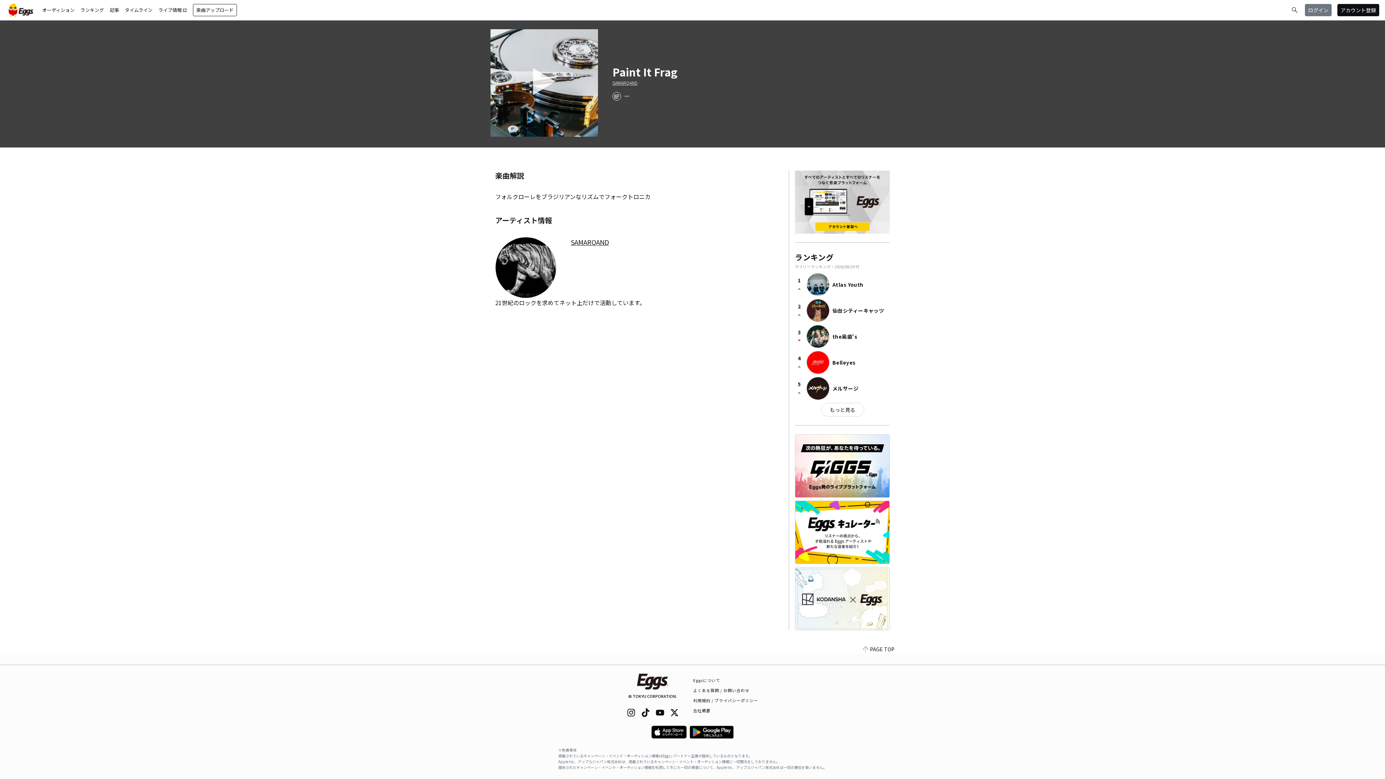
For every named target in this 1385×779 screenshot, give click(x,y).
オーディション (58, 9)
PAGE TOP (882, 649)
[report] (627, 96)
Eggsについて (707, 680)
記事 (114, 9)
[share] (616, 96)
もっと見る (842, 409)
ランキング (92, 9)
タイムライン (139, 9)
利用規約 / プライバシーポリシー (726, 700)
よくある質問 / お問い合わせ (721, 690)
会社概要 (702, 710)
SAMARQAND (625, 83)
